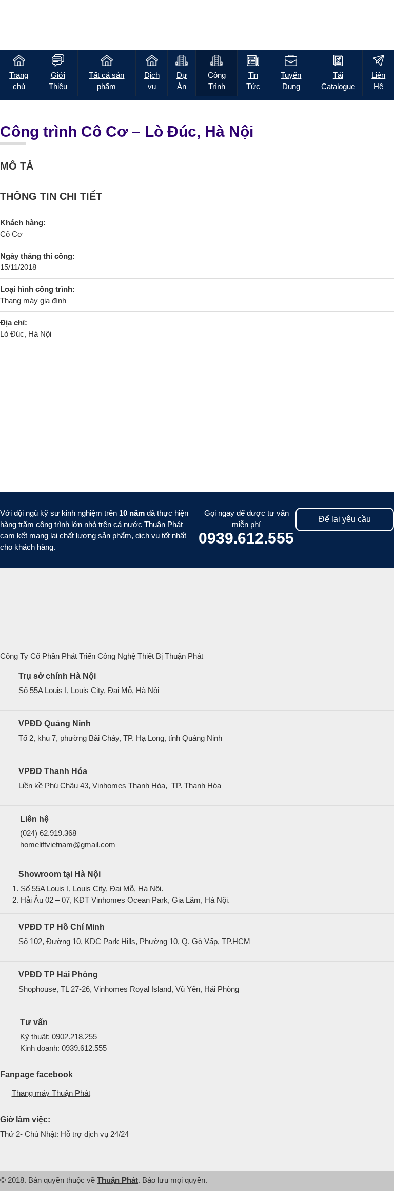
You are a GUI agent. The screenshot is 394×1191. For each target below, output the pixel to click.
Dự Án (181, 81)
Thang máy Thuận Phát (51, 1093)
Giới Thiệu (58, 81)
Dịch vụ (152, 81)
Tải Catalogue (338, 81)
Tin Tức (253, 81)
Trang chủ (18, 81)
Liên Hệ (378, 81)
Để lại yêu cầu (345, 519)
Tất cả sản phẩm (106, 81)
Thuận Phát (117, 1180)
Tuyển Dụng (291, 81)
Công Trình (217, 81)
